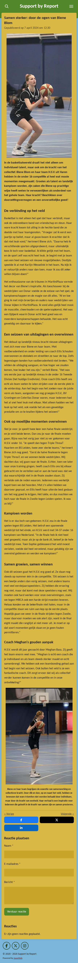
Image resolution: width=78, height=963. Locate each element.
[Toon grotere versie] (39, 95)
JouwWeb (18, 958)
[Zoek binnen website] (7, 6)
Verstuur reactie (16, 911)
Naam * (8, 845)
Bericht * (9, 882)
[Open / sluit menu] (71, 6)
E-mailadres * (12, 864)
